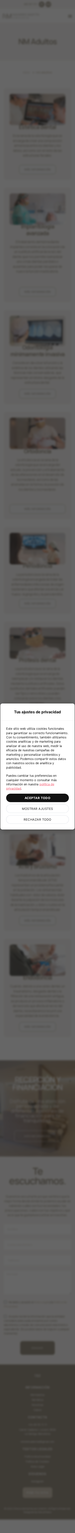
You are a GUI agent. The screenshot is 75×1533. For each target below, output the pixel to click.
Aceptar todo (37, 798)
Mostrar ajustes (37, 809)
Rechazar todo (37, 819)
